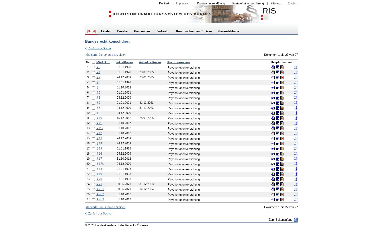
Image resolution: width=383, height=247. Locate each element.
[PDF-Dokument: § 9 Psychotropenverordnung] (282, 113)
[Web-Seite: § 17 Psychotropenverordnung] (273, 159)
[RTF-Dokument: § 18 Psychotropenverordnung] (277, 169)
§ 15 (99, 148)
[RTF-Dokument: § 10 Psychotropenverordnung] (277, 118)
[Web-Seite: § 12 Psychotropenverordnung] (273, 133)
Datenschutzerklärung (209, 3)
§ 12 (99, 133)
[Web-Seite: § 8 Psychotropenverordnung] (273, 108)
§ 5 (98, 92)
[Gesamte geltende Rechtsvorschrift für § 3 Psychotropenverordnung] (295, 82)
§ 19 (99, 174)
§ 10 (99, 118)
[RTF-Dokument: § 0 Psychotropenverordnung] (277, 67)
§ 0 (98, 67)
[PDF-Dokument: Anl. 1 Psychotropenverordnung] (282, 189)
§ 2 (98, 77)
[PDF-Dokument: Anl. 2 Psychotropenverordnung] (282, 194)
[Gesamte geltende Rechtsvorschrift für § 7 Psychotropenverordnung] (295, 103)
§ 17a (100, 163)
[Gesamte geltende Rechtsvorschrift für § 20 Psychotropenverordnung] (295, 179)
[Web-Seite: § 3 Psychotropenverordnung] (273, 82)
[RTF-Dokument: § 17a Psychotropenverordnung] (277, 164)
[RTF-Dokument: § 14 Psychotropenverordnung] (277, 143)
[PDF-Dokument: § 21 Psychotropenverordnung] (282, 184)
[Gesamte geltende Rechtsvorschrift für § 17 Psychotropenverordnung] (295, 159)
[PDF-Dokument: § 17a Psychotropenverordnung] (282, 164)
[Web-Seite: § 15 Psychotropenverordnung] (273, 148)
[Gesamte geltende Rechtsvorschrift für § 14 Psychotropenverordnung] (295, 143)
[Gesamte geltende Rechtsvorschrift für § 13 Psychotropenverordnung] (295, 138)
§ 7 (98, 102)
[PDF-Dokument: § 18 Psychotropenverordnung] (282, 169)
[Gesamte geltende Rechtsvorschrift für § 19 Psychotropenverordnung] (295, 174)
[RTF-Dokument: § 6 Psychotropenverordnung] (277, 98)
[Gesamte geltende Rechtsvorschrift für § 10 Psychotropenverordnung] (295, 118)
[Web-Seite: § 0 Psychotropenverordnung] (273, 67)
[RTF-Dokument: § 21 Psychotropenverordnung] (277, 184)
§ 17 (99, 158)
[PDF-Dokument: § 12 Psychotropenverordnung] (282, 133)
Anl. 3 (100, 199)
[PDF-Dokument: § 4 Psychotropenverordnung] (282, 87)
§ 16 (99, 153)
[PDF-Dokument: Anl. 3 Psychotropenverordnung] (282, 199)
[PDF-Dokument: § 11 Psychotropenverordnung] (282, 123)
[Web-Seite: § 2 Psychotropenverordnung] (273, 77)
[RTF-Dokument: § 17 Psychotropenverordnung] (277, 159)
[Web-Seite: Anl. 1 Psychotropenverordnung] (273, 189)
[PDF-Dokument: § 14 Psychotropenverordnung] (282, 143)
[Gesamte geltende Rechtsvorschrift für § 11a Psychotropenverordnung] (295, 128)
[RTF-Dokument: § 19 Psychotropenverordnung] (277, 174)
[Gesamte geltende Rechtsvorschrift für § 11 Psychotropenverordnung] (295, 123)
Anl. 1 (100, 189)
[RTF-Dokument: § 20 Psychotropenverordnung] (277, 179)
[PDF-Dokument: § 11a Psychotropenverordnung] (282, 128)
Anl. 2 (100, 194)
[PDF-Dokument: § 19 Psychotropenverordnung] (282, 174)
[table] (191, 131)
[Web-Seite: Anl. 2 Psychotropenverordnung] (273, 194)
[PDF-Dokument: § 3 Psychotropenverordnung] (282, 82)
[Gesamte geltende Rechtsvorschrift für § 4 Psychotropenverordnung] (295, 87)
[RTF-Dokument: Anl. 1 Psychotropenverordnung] (277, 189)
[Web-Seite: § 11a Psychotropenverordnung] (273, 128)
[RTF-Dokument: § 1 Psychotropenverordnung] (277, 72)
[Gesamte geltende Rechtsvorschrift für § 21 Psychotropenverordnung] (295, 184)
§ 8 (98, 107)
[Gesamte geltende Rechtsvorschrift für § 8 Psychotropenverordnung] (295, 108)
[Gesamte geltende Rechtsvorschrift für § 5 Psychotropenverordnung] (295, 92)
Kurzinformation (178, 62)
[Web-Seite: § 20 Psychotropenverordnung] (273, 179)
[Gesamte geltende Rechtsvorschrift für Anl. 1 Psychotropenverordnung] (295, 189)
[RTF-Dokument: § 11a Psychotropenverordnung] (277, 128)
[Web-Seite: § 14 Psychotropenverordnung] (273, 143)
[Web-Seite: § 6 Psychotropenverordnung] (273, 98)
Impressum (181, 3)
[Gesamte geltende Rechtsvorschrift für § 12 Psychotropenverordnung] (295, 133)
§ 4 (98, 87)
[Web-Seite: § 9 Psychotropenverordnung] (273, 113)
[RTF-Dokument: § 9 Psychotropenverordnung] (277, 113)
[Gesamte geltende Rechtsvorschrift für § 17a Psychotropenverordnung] (295, 164)
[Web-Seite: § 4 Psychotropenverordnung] (273, 87)
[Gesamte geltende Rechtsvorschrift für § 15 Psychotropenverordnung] (295, 148)
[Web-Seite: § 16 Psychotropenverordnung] (273, 153)
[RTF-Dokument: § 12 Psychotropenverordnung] (277, 133)
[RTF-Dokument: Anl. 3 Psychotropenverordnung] (277, 199)
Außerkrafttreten (150, 62)
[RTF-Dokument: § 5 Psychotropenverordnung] (277, 92)
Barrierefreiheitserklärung (246, 3)
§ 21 (99, 184)
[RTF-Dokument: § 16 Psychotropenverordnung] (277, 153)
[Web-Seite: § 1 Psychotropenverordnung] (273, 72)
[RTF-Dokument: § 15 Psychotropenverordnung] (277, 148)
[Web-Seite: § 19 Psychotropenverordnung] (273, 174)
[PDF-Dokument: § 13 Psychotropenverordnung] (282, 138)
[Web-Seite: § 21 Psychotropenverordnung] (273, 184)
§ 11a (99, 128)
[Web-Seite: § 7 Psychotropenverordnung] (273, 103)
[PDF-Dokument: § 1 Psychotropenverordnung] (282, 72)
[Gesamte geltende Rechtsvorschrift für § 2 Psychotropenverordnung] (295, 77)
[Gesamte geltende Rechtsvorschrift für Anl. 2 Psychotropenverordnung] (295, 194)
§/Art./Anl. (103, 62)
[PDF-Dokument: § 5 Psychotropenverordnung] (282, 92)
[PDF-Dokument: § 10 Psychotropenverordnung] (282, 118)
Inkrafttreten (124, 62)
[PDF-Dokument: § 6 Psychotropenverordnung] (282, 98)
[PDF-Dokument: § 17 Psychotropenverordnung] (282, 159)
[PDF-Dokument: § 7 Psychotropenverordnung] (282, 103)
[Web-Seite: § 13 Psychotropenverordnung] (273, 138)
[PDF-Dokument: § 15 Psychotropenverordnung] (282, 148)
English (292, 3)
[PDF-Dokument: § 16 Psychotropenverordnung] (282, 153)
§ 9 (98, 113)
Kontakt (162, 3)
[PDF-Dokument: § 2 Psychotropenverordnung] (282, 77)
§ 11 (99, 123)
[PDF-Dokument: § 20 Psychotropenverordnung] (282, 179)
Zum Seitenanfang (280, 219)
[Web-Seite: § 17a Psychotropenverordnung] (273, 164)
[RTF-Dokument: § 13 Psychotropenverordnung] (277, 138)
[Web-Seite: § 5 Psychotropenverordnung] (273, 92)
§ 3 (98, 82)
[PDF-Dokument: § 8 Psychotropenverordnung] (282, 108)
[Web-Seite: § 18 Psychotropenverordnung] (273, 169)
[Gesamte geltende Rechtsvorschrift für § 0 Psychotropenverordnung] (295, 67)
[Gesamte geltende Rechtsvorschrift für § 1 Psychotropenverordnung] (295, 72)
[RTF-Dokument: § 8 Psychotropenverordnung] (277, 108)
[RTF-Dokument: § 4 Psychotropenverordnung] (277, 87)
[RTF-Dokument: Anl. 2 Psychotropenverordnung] (277, 194)
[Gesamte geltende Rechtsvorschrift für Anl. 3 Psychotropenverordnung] (295, 199)
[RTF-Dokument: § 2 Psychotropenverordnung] (277, 77)
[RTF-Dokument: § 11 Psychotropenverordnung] (277, 123)
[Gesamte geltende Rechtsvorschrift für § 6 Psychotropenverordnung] (295, 98)
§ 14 (99, 143)
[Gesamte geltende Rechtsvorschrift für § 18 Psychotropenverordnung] (295, 169)
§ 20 (99, 179)
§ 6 (98, 97)
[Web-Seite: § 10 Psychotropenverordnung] (273, 118)
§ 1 (98, 72)
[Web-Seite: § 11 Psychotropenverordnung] (273, 123)
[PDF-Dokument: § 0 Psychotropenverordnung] (282, 67)
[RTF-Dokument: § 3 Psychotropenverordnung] (277, 82)
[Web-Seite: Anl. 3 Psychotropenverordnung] (273, 199)
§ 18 (99, 168)
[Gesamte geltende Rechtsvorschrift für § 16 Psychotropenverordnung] (295, 153)
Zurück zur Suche (98, 48)
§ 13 (99, 138)
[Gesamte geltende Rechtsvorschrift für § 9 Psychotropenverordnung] (295, 113)
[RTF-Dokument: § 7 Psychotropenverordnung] (277, 103)
